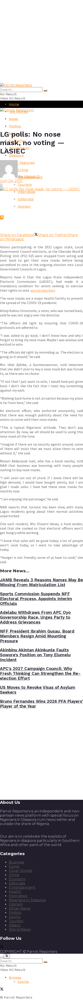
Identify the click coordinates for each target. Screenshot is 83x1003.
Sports (14, 917)
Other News (19, 908)
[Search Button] (45, 90)
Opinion (24, 206)
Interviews (26, 192)
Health (15, 892)
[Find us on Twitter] (2, 217)
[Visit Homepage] (16, 85)
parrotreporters (43, 290)
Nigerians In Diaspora (27, 900)
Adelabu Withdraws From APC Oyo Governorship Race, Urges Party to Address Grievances (35, 617)
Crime (14, 875)
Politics (15, 126)
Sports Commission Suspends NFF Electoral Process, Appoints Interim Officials (36, 598)
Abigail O (32, 176)
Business (16, 862)
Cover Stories (20, 871)
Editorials (26, 199)
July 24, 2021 (11, 181)
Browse (15, 977)
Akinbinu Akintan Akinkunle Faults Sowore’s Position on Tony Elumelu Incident (35, 655)
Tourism (25, 184)
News (13, 119)
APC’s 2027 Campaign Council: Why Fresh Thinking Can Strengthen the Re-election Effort (40, 673)
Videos (14, 925)
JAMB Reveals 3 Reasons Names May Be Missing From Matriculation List (41, 582)
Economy (17, 879)
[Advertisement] (41, 41)
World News (20, 929)
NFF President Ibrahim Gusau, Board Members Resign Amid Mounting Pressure (37, 636)
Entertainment (22, 887)
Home (14, 104)
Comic (14, 866)
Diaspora (16, 155)
